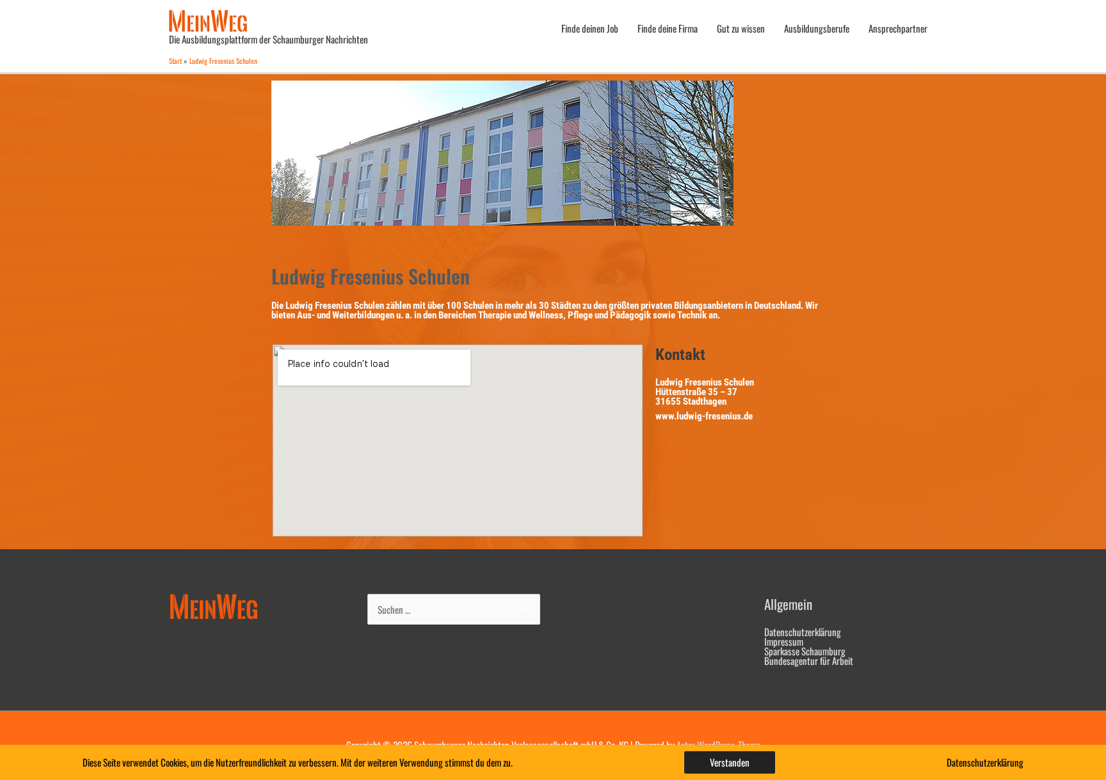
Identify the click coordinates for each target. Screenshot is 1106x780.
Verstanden (729, 762)
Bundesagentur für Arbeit (808, 660)
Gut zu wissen (741, 28)
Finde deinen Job (589, 28)
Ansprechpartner (898, 28)
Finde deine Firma (667, 28)
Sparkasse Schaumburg (805, 651)
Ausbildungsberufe (816, 28)
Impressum (783, 641)
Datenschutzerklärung (802, 632)
